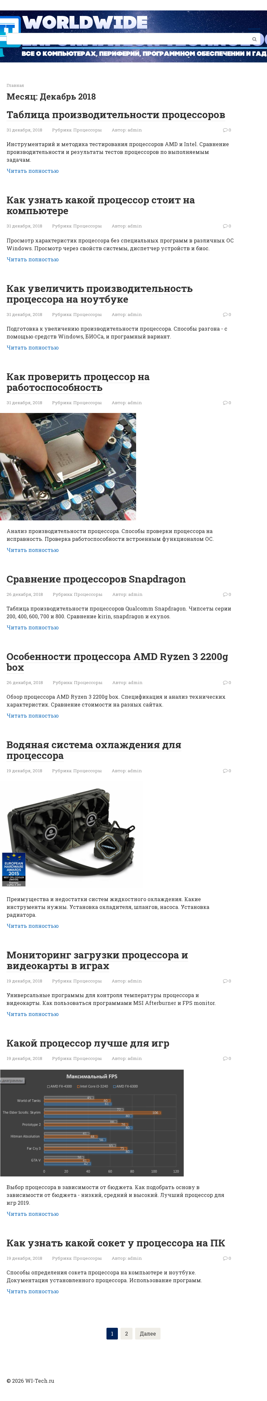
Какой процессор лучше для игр (88, 1043)
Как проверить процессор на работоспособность (78, 381)
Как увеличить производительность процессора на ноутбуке (100, 293)
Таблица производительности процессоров (116, 114)
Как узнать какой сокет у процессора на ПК (116, 1242)
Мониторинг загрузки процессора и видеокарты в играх (97, 960)
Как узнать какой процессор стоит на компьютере (101, 205)
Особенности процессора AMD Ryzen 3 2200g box (117, 661)
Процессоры (87, 130)
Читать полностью (33, 170)
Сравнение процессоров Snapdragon (96, 578)
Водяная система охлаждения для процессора (94, 750)
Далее (148, 1333)
